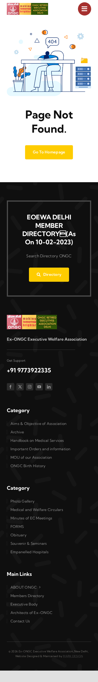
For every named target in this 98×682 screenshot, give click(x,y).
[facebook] (10, 386)
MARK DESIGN (73, 656)
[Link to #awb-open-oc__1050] (84, 9)
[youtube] (39, 386)
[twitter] (20, 386)
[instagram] (29, 386)
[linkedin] (48, 386)
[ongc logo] (27, 5)
